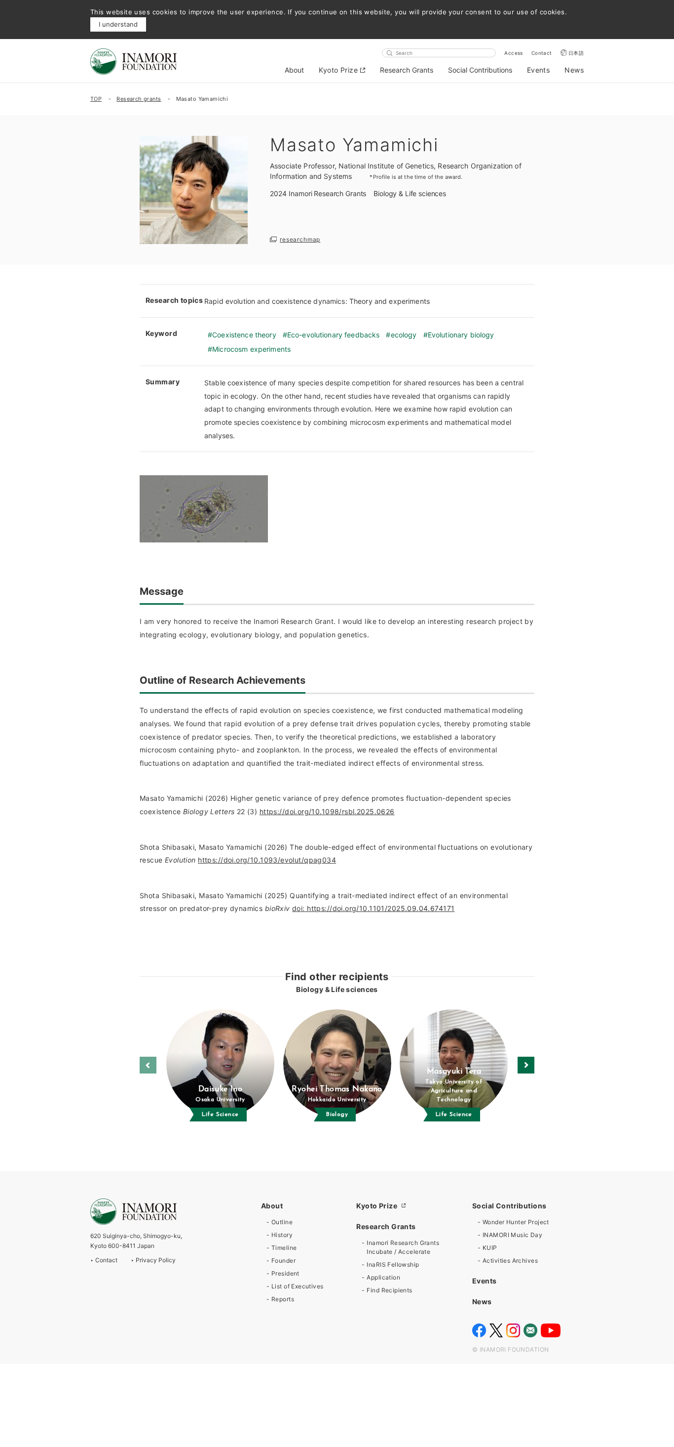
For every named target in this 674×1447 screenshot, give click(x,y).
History (282, 1235)
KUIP (490, 1247)
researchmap (300, 239)
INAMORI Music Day (512, 1235)
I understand (118, 24)
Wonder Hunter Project (516, 1222)
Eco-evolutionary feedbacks (333, 335)
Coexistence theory (244, 335)
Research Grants (406, 70)
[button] (526, 1065)
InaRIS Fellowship (393, 1264)
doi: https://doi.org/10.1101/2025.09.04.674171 (373, 908)
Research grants (138, 98)
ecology (403, 335)
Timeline (284, 1247)
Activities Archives (510, 1260)
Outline (282, 1222)
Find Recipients (389, 1290)
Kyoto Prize (338, 70)
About (294, 70)
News (574, 70)
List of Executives (297, 1286)
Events (538, 70)
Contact (541, 53)
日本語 (576, 53)
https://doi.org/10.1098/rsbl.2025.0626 (327, 811)
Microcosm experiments (251, 349)
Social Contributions (480, 70)
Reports (282, 1299)
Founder (283, 1260)
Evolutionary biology (461, 335)
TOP (96, 98)
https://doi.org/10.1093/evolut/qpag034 (267, 860)
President (285, 1273)
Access (513, 53)
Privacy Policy (156, 1260)
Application (383, 1277)
